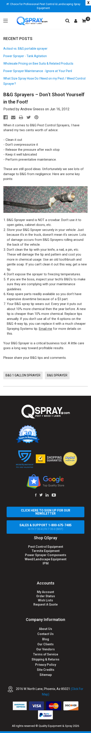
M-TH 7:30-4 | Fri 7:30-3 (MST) (45, 527)
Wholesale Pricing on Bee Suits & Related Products (38, 63)
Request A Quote (45, 604)
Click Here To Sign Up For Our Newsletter (45, 512)
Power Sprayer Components (45, 555)
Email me (45, 329)
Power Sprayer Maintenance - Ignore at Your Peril (37, 71)
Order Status (45, 596)
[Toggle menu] (5, 20)
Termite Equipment (46, 551)
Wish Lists (45, 600)
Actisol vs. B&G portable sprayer (25, 48)
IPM (46, 563)
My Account (45, 592)
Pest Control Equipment (45, 546)
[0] (84, 21)
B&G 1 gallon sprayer (23, 375)
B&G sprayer (57, 375)
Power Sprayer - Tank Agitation (25, 56)
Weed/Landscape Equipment (45, 559)
